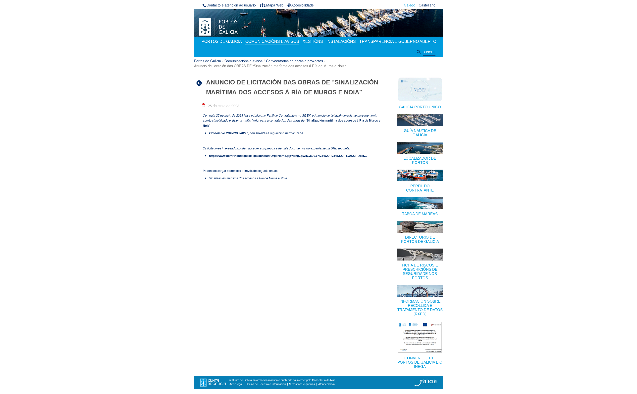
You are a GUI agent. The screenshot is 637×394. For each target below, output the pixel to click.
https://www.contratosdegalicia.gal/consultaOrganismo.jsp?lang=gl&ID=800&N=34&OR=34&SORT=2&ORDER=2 (288, 155)
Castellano (427, 4)
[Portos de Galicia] (218, 26)
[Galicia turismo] (425, 382)
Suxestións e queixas (302, 384)
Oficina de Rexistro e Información (266, 384)
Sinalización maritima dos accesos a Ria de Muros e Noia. (248, 178)
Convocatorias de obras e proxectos (294, 60)
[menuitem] (222, 42)
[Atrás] (201, 83)
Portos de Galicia (207, 60)
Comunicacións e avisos (243, 60)
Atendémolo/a (326, 384)
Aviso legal (235, 384)
